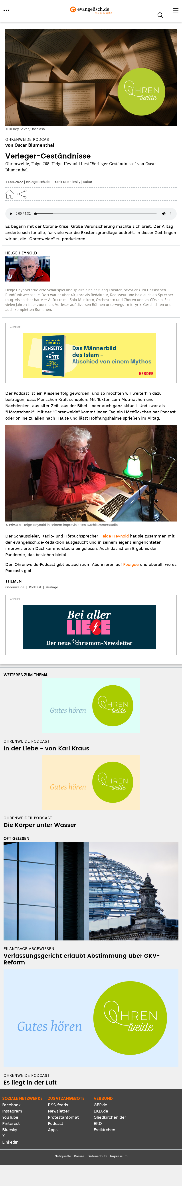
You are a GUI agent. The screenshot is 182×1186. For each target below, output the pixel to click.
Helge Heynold (114, 536)
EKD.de (101, 1111)
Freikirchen (104, 1129)
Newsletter (58, 1111)
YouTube (10, 1117)
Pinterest (11, 1123)
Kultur (87, 182)
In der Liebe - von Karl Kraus (46, 749)
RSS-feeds (58, 1105)
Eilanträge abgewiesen (29, 949)
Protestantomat (63, 1117)
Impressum (119, 1156)
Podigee (131, 564)
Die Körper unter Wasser (40, 825)
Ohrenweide (14, 587)
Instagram (12, 1111)
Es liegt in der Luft (30, 1083)
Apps (52, 1129)
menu (6, 10)
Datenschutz (97, 1156)
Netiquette (63, 1156)
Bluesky (9, 1129)
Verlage (52, 587)
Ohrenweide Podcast (26, 1075)
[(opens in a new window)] (89, 355)
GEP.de (100, 1105)
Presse (79, 1156)
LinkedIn (10, 1142)
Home (9, 194)
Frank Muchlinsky (66, 182)
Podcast (35, 587)
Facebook (11, 1105)
